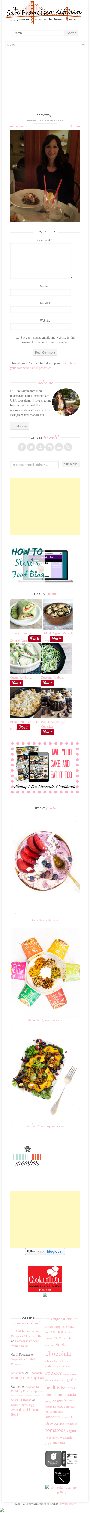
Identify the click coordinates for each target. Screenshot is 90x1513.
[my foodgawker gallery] (53, 1465)
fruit (63, 1379)
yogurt (48, 1443)
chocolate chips (56, 1361)
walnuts (66, 1437)
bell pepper (65, 1332)
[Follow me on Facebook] (22, 447)
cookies (53, 1372)
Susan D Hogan (21, 1400)
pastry (48, 1401)
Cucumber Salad (21, 677)
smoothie (53, 1416)
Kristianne (17, 1373)
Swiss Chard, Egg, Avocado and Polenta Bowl (25, 1409)
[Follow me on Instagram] (49, 447)
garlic (71, 1379)
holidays (68, 1387)
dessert (49, 1380)
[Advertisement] (45, 82)
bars (47, 1332)
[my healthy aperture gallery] (61, 1492)
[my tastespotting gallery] (70, 1465)
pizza (60, 1406)
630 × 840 (50, 120)
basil (54, 1331)
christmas (51, 1366)
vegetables (52, 1437)
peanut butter (63, 1400)
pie (55, 1406)
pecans (48, 1406)
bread (49, 1338)
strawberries (54, 1423)
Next (74, 126)
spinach (73, 1417)
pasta (71, 1394)
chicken (62, 1344)
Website (45, 320)
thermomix (71, 1423)
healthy (52, 1387)
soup (65, 1417)
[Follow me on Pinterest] (40, 447)
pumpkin (51, 1411)
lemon (49, 1394)
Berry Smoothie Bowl (45, 920)
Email (45, 303)
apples (60, 1326)
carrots (67, 1338)
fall (57, 1380)
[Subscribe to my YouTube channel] (59, 447)
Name (45, 286)
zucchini (59, 1442)
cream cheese (69, 1373)
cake (58, 1337)
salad (60, 1411)
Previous (18, 126)
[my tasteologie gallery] (62, 1482)
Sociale (59, 120)
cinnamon (63, 1366)
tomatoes (55, 1430)
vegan (71, 1430)
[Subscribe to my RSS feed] (68, 447)
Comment (45, 240)
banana (70, 1327)
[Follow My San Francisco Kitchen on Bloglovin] (45, 1253)
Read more (19, 426)
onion (60, 1394)
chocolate (58, 1353)
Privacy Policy (68, 1503)
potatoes (69, 1406)
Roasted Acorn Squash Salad (45, 1126)
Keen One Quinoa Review (45, 1020)
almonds (49, 1326)
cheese (49, 1345)
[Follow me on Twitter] (31, 447)
